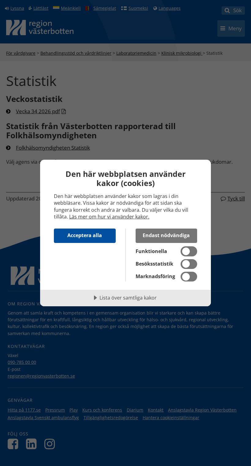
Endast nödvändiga (166, 235)
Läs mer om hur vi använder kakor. (109, 216)
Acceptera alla (84, 235)
